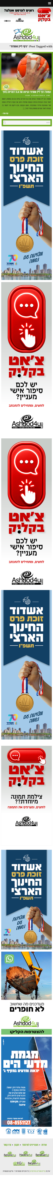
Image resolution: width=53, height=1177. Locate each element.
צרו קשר (7, 1144)
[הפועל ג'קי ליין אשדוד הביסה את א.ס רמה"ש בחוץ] (26, 72)
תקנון (16, 1144)
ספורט (48, 95)
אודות (44, 1144)
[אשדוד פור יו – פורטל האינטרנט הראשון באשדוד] (26, 32)
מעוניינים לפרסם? (30, 1144)
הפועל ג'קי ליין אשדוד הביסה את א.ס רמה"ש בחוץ (27, 92)
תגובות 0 (27, 95)
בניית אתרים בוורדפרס (38, 1171)
